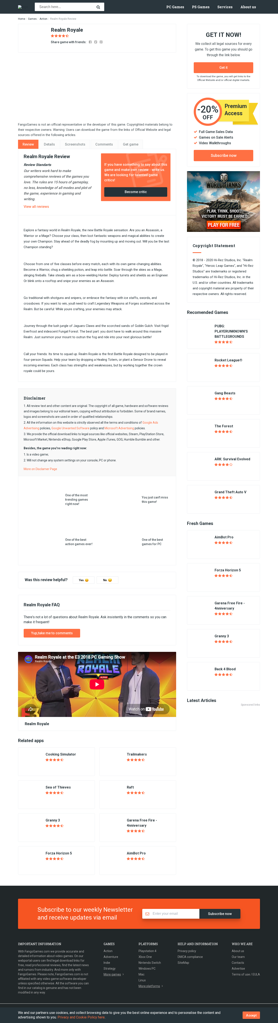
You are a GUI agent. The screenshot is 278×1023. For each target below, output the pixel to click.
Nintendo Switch (150, 962)
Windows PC (147, 968)
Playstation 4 (147, 951)
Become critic (136, 192)
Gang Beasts (225, 393)
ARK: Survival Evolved (232, 459)
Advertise (238, 968)
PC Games (175, 7)
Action (43, 18)
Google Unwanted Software (70, 428)
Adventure (111, 957)
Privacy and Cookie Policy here (81, 1017)
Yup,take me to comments (52, 633)
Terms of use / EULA (246, 974)
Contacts (238, 962)
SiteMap (183, 962)
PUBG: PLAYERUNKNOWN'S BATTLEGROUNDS (231, 331)
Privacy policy (187, 951)
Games (32, 18)
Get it (223, 68)
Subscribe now (224, 155)
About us (248, 7)
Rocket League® (228, 360)
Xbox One (145, 957)
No (105, 580)
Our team (238, 957)
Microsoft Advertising (119, 428)
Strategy (110, 968)
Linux (142, 980)
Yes (81, 580)
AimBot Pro (136, 853)
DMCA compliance (190, 957)
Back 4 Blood (225, 669)
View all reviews (36, 207)
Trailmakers (137, 754)
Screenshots (75, 144)
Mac (141, 974)
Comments (104, 144)
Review (28, 144)
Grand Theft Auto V (230, 492)
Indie (107, 962)
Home (21, 18)
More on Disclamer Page (40, 469)
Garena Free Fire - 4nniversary (142, 823)
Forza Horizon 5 (59, 853)
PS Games (201, 7)
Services (225, 7)
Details (49, 144)
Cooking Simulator (61, 754)
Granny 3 (53, 820)
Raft (130, 787)
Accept (251, 1015)
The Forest (224, 426)
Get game (130, 144)
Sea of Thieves (58, 787)
